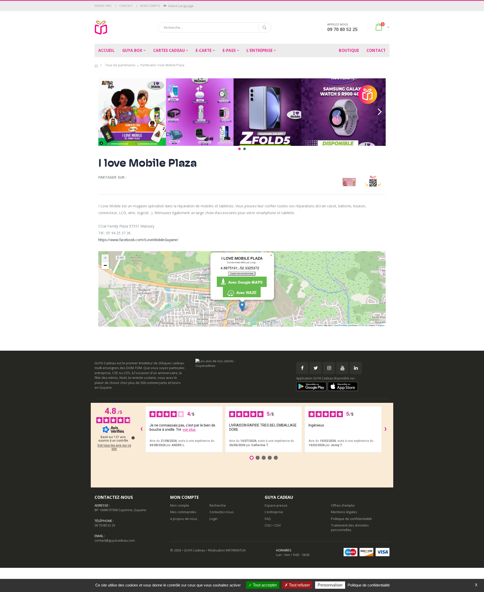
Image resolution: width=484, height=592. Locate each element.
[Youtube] (342, 368)
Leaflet (319, 325)
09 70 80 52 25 (105, 525)
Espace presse (276, 505)
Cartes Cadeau (169, 50)
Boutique (349, 50)
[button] (382, 27)
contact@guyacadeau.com (115, 540)
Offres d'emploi (343, 505)
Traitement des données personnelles (350, 527)
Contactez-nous (221, 512)
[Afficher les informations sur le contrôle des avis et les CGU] (133, 438)
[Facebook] (302, 368)
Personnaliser (330, 585)
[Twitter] (316, 368)
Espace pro (103, 6)
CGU (268, 525)
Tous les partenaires (120, 65)
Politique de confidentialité (351, 518)
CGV (277, 525)
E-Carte (204, 50)
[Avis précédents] (141, 429)
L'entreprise (260, 50)
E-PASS (229, 50)
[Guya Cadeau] (101, 27)
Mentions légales (344, 512)
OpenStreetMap (340, 325)
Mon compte (150, 6)
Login (213, 518)
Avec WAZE (245, 292)
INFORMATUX (236, 550)
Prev (105, 112)
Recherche (217, 505)
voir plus (189, 429)
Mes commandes (183, 512)
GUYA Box (132, 50)
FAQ (268, 518)
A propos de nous (183, 518)
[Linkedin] (356, 368)
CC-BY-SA (363, 325)
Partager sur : (112, 177)
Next (379, 112)
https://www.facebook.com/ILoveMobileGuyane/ (138, 239)
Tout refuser (299, 585)
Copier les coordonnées (241, 273)
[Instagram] (329, 368)
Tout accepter (264, 585)
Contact (126, 6)
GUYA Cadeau (194, 550)
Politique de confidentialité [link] (369, 585)
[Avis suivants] (385, 429)
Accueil (106, 50)
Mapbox (381, 325)
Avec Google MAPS (244, 282)
